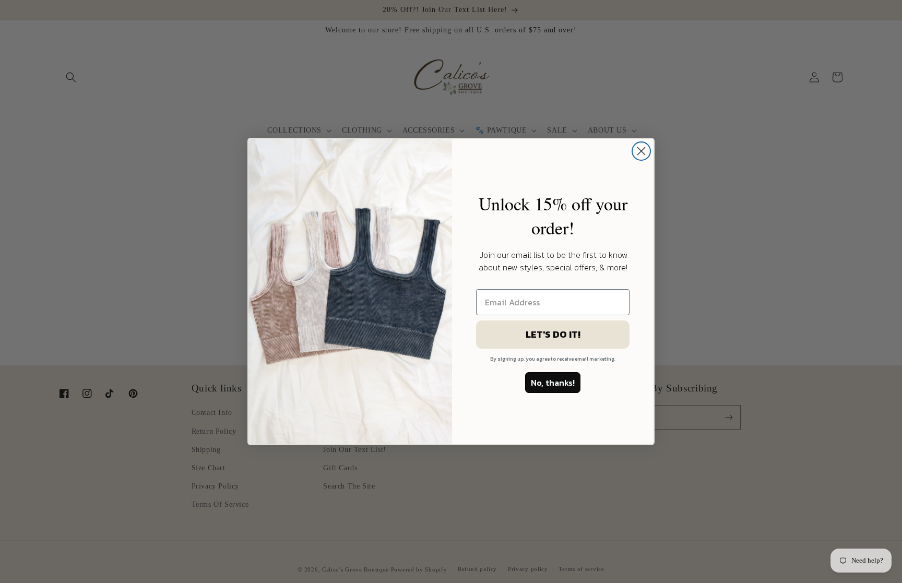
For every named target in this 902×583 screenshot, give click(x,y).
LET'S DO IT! (553, 334)
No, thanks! (553, 382)
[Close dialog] (641, 151)
